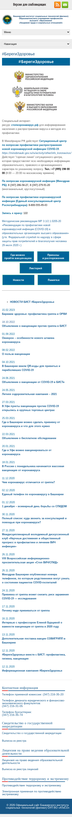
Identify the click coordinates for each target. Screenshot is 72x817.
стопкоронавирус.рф (24, 124)
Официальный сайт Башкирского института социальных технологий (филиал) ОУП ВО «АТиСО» (37, 806)
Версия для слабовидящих (29, 4)
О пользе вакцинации (16, 353)
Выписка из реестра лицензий (20, 769)
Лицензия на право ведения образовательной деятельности (32, 761)
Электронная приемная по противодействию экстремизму (31, 793)
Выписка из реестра (14, 740)
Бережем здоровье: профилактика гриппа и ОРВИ (34, 313)
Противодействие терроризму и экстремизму (31, 785)
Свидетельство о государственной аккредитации (31, 733)
